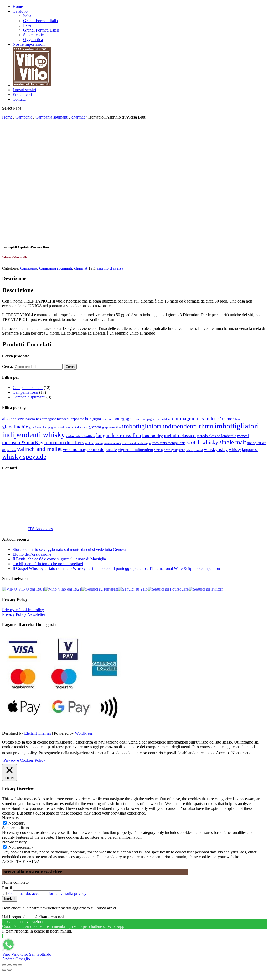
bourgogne (123, 418)
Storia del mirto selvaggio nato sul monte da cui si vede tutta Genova (69, 549)
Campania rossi (25, 392)
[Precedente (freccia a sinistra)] (4, 970)
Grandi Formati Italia (40, 20)
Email (7, 887)
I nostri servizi (24, 90)
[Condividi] (9, 965)
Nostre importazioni (29, 44)
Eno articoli (22, 94)
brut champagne (144, 419)
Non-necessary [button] (14, 842)
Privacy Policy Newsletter (23, 614)
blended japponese (70, 419)
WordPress (84, 733)
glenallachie (15, 426)
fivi (237, 419)
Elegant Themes (37, 733)
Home (18, 6)
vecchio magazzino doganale (90, 449)
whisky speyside (24, 456)
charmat (78, 117)
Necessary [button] (10, 818)
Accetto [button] (222, 753)
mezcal (243, 436)
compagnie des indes (194, 418)
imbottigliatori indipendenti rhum (167, 426)
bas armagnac (46, 419)
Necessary (16, 823)
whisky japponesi (243, 449)
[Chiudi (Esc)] (4, 965)
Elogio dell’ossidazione (32, 554)
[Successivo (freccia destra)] (9, 970)
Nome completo (15, 882)
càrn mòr (226, 418)
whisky (158, 450)
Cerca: (7, 366)
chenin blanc (163, 419)
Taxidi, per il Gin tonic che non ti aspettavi (48, 563)
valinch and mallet (39, 449)
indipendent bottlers (80, 436)
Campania (23, 117)
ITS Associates (40, 528)
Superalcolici (34, 35)
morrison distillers (64, 442)
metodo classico (180, 435)
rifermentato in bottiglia (136, 443)
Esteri (28, 25)
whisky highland (174, 450)
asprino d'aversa (110, 268)
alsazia (19, 419)
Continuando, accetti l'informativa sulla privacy (47, 893)
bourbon (107, 419)
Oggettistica (33, 39)
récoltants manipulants (168, 443)
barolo (30, 419)
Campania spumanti (51, 117)
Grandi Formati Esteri (41, 30)
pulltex (89, 443)
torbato (11, 450)
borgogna (93, 419)
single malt (232, 442)
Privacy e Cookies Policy (23, 609)
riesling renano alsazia (108, 443)
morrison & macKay (22, 442)
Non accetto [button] (241, 753)
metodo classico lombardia (216, 436)
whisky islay (216, 449)
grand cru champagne (42, 427)
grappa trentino (111, 427)
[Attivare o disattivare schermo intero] (15, 965)
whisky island (194, 450)
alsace (8, 418)
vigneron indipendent (135, 450)
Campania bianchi (28, 387)
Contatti (19, 99)
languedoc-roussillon (118, 435)
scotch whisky (202, 442)
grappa (94, 426)
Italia (27, 16)
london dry (152, 435)
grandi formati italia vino (72, 427)
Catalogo (20, 11)
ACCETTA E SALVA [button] (21, 861)
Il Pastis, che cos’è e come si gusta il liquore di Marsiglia (59, 559)
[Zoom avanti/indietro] (20, 965)
